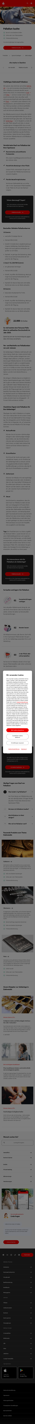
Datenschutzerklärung (22, 702)
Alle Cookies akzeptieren (17, 730)
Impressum (24, 749)
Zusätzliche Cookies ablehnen (17, 736)
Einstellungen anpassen (17, 743)
